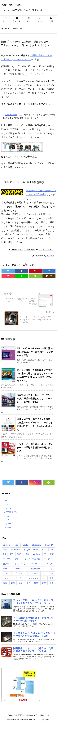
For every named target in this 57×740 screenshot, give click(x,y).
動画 (33, 250)
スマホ (6, 573)
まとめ (6, 504)
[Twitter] (8, 271)
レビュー (7, 523)
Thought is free (43, 719)
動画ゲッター (11, 114)
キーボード (36, 564)
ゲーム (6, 568)
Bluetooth (36, 545)
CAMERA (49, 545)
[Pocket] (8, 276)
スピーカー (35, 568)
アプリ (6, 519)
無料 (21, 583)
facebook (15, 549)
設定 (44, 583)
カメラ (6, 564)
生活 (28, 583)
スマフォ (49, 568)
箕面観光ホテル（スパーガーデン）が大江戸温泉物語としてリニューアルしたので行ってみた (34, 398)
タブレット (18, 573)
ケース (49, 564)
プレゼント (33, 578)
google (27, 549)
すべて (20, 250)
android (6, 545)
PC (4, 554)
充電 (52, 578)
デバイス (7, 578)
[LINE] (21, 276)
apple (25, 545)
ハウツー (27, 250)
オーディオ (49, 559)
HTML (36, 549)
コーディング (19, 568)
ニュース (7, 508)
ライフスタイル (10, 512)
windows (36, 554)
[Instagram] (35, 482)
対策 (13, 583)
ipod (44, 549)
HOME (6, 29)
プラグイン (19, 578)
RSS (11, 554)
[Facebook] (21, 271)
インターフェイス (32, 559)
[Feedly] (35, 276)
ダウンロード (48, 250)
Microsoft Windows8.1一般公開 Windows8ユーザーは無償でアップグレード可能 (35, 352)
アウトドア (49, 554)
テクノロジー (48, 573)
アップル (7, 559)
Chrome (18, 29)
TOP (40, 250)
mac (52, 549)
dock (5, 549)
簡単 (36, 583)
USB (27, 554)
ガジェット (8, 516)
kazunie (50, 255)
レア (44, 578)
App (16, 545)
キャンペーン (20, 564)
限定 (52, 583)
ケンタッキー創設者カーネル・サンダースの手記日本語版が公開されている (34, 447)
